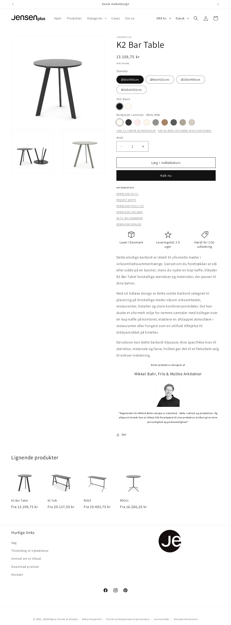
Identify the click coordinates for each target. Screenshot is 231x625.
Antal (119, 138)
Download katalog (128, 224)
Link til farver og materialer (136, 130)
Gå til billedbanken (129, 218)
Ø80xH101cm (159, 80)
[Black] (119, 106)
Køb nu (166, 175)
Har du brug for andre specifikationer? (184, 130)
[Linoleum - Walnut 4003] (165, 122)
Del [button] (124, 435)
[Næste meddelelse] (218, 4)
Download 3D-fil (127, 193)
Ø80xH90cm (130, 80)
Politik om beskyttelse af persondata (128, 619)
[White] (128, 106)
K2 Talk (52, 500)
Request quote (126, 199)
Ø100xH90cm (190, 80)
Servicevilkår (161, 619)
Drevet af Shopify (68, 619)
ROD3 (87, 500)
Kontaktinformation (186, 619)
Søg (14, 543)
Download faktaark (129, 212)
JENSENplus (49, 619)
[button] (97, 18)
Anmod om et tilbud (26, 558)
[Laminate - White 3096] (119, 122)
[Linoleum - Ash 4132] (155, 122)
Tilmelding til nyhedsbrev (30, 551)
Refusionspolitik (92, 619)
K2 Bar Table (19, 500)
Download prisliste (25, 567)
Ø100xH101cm (131, 90)
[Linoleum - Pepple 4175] (183, 122)
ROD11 (124, 500)
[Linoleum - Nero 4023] (128, 122)
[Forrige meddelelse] (13, 4)
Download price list (130, 205)
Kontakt (17, 574)
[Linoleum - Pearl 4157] (146, 122)
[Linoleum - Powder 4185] (137, 122)
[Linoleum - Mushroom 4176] (192, 122)
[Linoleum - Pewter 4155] (174, 122)
